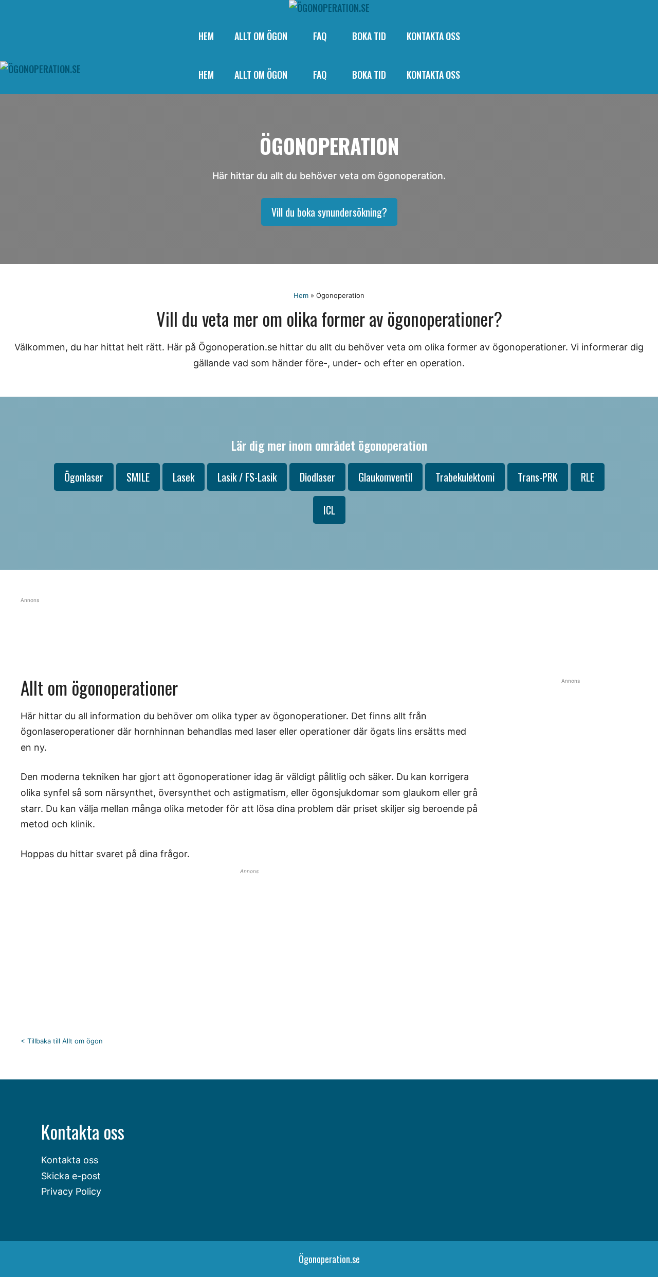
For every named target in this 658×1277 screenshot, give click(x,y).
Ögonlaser (83, 477)
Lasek (183, 477)
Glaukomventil (385, 477)
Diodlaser (317, 477)
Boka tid (369, 36)
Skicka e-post (71, 1175)
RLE (587, 477)
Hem (206, 36)
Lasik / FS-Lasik (247, 477)
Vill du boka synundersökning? (329, 212)
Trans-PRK (538, 477)
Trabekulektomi (465, 477)
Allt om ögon (260, 36)
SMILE (138, 477)
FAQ (319, 36)
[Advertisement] (270, 628)
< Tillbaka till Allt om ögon (62, 1041)
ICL (329, 510)
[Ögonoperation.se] (329, 8)
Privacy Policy (71, 1191)
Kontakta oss (433, 36)
